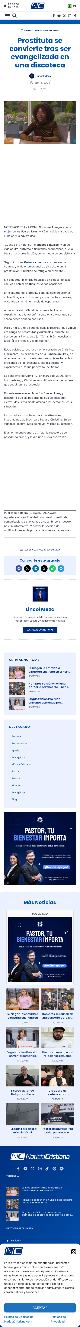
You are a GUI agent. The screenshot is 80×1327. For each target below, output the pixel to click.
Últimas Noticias (24, 660)
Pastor (15, 771)
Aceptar (40, 1308)
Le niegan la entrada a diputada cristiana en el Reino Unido (49, 671)
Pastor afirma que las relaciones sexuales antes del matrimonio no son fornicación (57, 1057)
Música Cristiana (21, 764)
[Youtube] (59, 15)
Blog (14, 799)
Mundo (16, 785)
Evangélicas (18, 792)
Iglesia (15, 750)
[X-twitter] (64, 15)
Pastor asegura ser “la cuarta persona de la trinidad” (57, 1132)
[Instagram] (69, 15)
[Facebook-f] (53, 15)
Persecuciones (20, 743)
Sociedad (54, 30)
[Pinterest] (54, 1169)
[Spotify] (62, 1169)
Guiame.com (32, 262)
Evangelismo (40, 30)
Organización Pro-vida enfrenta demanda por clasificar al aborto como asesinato (47, 704)
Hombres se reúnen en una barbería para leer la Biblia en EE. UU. (49, 687)
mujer (8, 231)
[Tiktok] (75, 15)
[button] (73, 1252)
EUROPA (28, 30)
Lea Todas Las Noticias (40, 630)
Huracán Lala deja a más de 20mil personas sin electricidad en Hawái (22, 1134)
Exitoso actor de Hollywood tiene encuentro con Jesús (22, 1094)
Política (16, 778)
